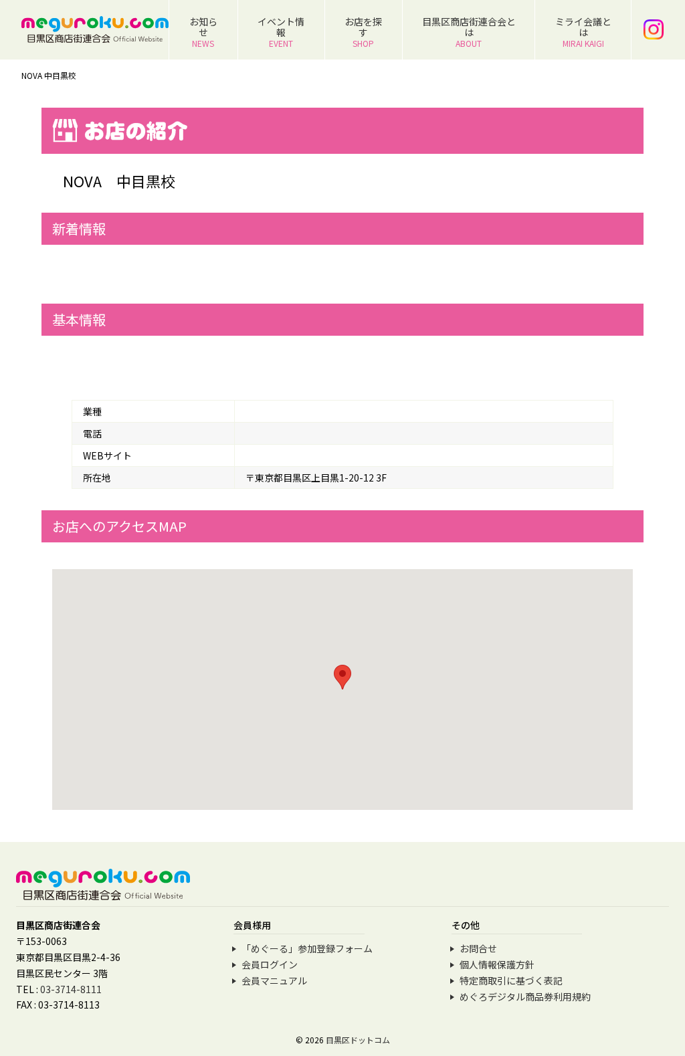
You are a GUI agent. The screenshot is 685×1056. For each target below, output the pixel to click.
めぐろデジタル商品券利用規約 (525, 996)
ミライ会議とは (583, 32)
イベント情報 (281, 32)
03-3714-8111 (71, 989)
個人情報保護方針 (497, 964)
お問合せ (478, 948)
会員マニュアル (274, 980)
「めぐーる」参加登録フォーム (307, 948)
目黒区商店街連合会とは (469, 32)
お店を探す (363, 32)
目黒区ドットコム (358, 1039)
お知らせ (203, 32)
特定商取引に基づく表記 (511, 980)
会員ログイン (269, 964)
